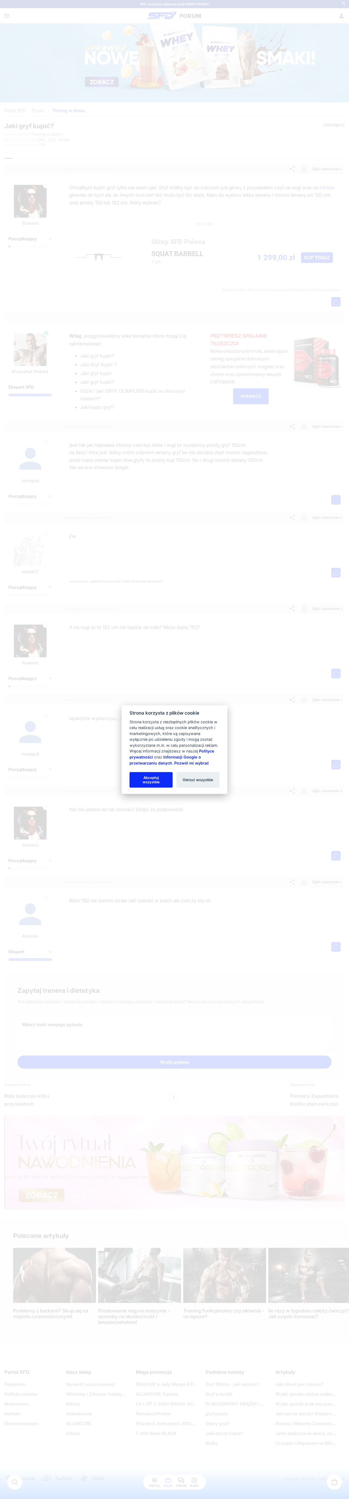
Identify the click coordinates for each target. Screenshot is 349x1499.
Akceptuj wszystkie (151, 779)
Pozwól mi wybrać (191, 762)
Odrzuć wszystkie (198, 779)
